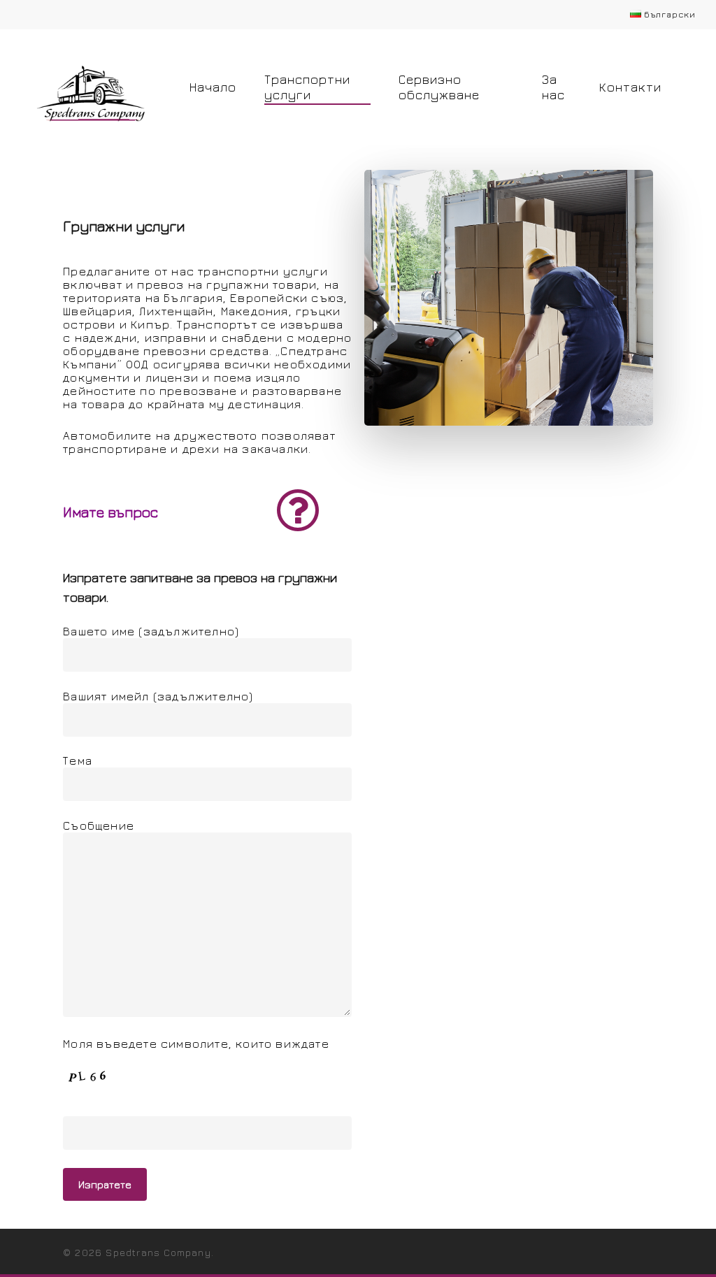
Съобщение (98, 825)
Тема (77, 760)
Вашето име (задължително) (151, 631)
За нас (553, 87)
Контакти (630, 87)
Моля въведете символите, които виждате (196, 1044)
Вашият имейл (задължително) (158, 696)
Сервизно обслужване (439, 87)
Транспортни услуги (307, 87)
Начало (212, 87)
